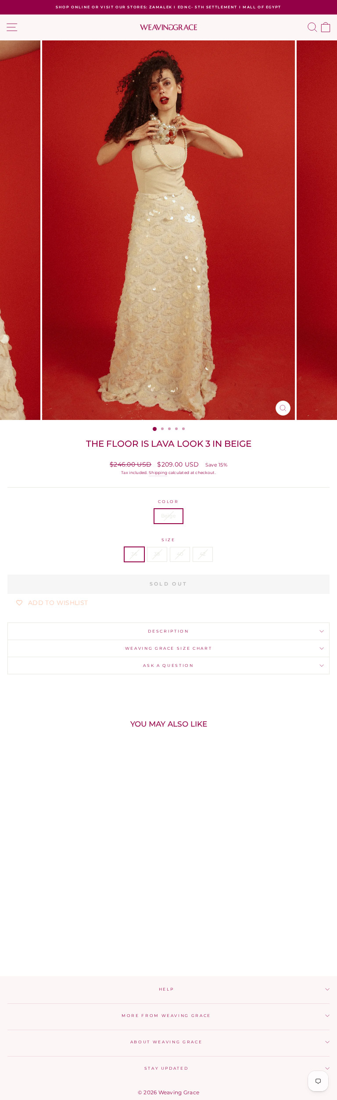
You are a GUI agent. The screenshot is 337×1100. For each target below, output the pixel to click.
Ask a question (168, 665)
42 (203, 554)
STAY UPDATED (166, 1068)
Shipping (158, 472)
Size (168, 539)
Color (168, 501)
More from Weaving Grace (166, 1015)
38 (157, 554)
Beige (168, 516)
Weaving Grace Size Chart (168, 648)
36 (134, 554)
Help (166, 989)
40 (180, 554)
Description (168, 631)
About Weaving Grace (166, 1041)
